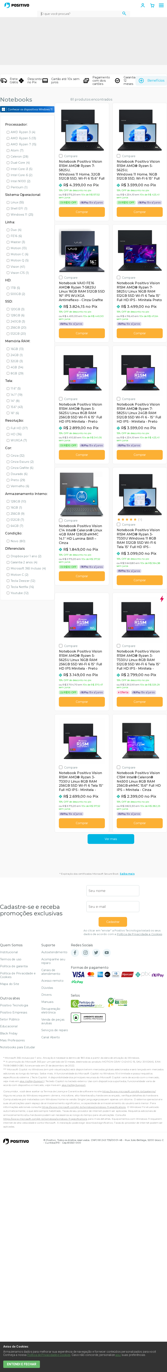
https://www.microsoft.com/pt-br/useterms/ (129, 1091)
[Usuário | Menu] (143, 5)
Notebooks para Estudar (17, 1047)
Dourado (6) (19, 474)
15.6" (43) (17, 407)
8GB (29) (17, 373)
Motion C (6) (19, 254)
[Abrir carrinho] (152, 6)
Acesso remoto (52, 981)
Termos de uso (10, 959)
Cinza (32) (18, 455)
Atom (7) (17, 150)
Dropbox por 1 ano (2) (26, 556)
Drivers (46, 995)
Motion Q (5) (20, 260)
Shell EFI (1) (19, 208)
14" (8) (15, 401)
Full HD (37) (19, 428)
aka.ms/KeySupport (32, 1081)
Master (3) (18, 242)
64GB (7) (17, 526)
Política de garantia (14, 966)
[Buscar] (124, 14)
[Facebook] (75, 953)
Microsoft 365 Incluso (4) (28, 568)
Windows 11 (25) (22, 214)
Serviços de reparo (54, 1030)
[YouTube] (107, 953)
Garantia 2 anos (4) (24, 562)
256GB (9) (17, 513)
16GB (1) (16, 507)
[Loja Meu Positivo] (16, 5)
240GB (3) (18, 321)
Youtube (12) (20, 593)
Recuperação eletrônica (50, 1010)
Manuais (47, 1002)
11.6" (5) (16, 388)
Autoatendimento (54, 952)
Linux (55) (17, 202)
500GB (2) (18, 294)
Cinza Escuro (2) (22, 462)
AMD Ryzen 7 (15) (23, 144)
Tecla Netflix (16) (22, 587)
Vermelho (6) (20, 486)
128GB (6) (17, 315)
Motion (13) (19, 248)
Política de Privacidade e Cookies (139, 934)
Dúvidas (47, 988)
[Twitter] (96, 953)
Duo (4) (16, 230)
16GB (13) (17, 349)
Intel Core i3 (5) (21, 169)
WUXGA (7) (19, 440)
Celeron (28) (19, 156)
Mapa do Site (9, 984)
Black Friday (9, 1033)
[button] (161, 5)
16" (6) (15, 413)
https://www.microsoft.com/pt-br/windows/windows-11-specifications (84, 1107)
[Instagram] (86, 953)
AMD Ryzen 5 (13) (23, 138)
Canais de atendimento (50, 972)
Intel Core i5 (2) (21, 175)
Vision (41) (18, 267)
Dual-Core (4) (20, 163)
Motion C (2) (19, 575)
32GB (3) (17, 361)
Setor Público (10, 1019)
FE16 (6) (16, 236)
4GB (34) (17, 367)
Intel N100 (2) (20, 181)
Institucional (9, 952)
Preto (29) (18, 480)
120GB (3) (17, 309)
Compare (71, 156)
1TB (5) (15, 288)
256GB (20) (18, 327)
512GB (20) (18, 334)
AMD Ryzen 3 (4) (23, 132)
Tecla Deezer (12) (23, 581)
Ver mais (111, 839)
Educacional (9, 1026)
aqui (118, 1355)
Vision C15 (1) (20, 273)
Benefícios (155, 80)
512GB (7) (17, 520)
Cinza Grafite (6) (22, 468)
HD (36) (16, 434)
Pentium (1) (19, 187)
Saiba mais (127, 873)
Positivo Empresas (13, 1012)
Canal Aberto (50, 1037)
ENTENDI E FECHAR (21, 1364)
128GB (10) (18, 501)
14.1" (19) (17, 395)
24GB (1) (17, 355)
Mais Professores (12, 1040)
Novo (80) (18, 541)
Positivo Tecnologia (14, 1005)
